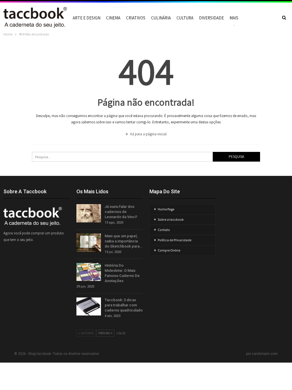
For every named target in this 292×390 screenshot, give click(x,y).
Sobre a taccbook (171, 219)
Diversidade (211, 18)
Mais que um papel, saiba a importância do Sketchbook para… (123, 241)
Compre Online (169, 250)
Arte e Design (86, 18)
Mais (234, 18)
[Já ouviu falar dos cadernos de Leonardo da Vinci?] (88, 213)
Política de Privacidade (174, 240)
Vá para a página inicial (148, 134)
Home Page (166, 209)
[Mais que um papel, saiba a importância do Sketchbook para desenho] (88, 243)
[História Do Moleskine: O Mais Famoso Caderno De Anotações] (88, 272)
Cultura (185, 18)
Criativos (135, 18)
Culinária (161, 18)
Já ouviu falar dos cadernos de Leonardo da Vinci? (121, 211)
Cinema (113, 18)
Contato (164, 230)
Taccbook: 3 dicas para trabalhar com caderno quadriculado (124, 305)
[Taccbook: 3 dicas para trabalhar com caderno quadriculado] (88, 306)
